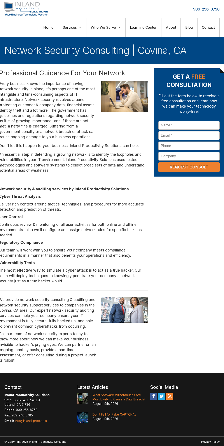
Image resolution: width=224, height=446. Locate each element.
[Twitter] (161, 396)
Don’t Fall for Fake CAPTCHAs (114, 414)
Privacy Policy (210, 441)
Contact (208, 27)
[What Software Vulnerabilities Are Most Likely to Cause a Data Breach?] (82, 398)
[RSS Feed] (169, 396)
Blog (189, 27)
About (171, 27)
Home (48, 27)
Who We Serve (103, 27)
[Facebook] (153, 396)
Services (70, 27)
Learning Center (143, 27)
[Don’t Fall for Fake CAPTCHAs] (82, 417)
